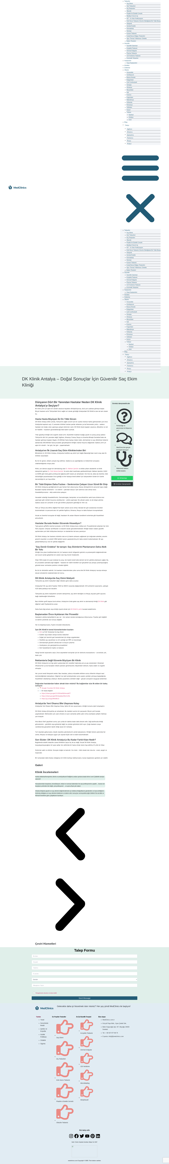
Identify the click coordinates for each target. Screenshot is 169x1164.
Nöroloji (128, 31)
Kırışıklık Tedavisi (131, 48)
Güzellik (126, 43)
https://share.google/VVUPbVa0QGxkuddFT (56, 693)
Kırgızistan (129, 97)
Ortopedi (129, 23)
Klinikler (126, 65)
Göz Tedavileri (130, 6)
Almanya (129, 87)
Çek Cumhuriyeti (131, 82)
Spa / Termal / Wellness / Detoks (136, 38)
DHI (40, 632)
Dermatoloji (130, 28)
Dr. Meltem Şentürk (72, 468)
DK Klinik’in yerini (76, 609)
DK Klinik (101, 601)
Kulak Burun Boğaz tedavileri (135, 36)
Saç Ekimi (129, 3)
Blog (125, 122)
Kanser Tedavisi (131, 33)
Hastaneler (127, 60)
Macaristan (129, 90)
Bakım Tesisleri (131, 41)
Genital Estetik (131, 26)
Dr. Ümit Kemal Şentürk (55, 471)
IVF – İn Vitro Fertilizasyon (134, 18)
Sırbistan (129, 107)
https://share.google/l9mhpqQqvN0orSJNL (56, 696)
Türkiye (128, 112)
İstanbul (131, 114)
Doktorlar (127, 67)
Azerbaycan (130, 75)
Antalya (131, 117)
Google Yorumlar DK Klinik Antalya (53, 688)
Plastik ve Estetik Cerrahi (134, 13)
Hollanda (129, 102)
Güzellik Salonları (132, 45)
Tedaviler (127, 230)
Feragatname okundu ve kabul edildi (46, 993)
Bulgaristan (130, 80)
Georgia (129, 85)
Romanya (129, 105)
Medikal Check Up (132, 16)
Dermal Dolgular (131, 50)
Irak (127, 92)
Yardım (38, 1017)
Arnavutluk (129, 72)
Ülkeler (126, 70)
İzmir (130, 120)
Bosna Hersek (130, 77)
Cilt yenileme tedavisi (133, 55)
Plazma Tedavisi (131, 53)
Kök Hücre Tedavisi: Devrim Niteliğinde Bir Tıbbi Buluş (143, 21)
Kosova (128, 95)
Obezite (128, 11)
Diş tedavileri (130, 8)
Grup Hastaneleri (131, 63)
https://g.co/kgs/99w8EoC (50, 698)
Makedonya (130, 100)
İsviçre (128, 110)
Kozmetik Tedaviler (132, 58)
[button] (140, 188)
